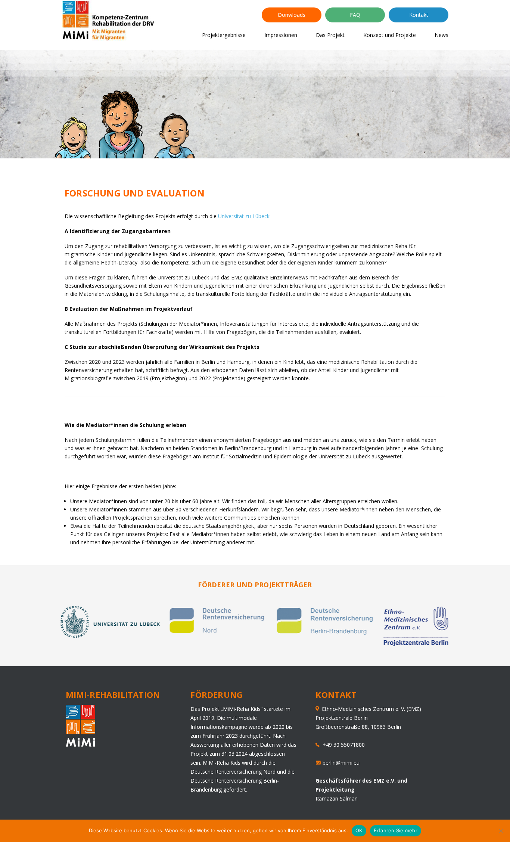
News (441, 34)
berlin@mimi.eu (341, 762)
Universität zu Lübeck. (244, 216)
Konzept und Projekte (389, 34)
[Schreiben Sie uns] (319, 762)
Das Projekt (330, 34)
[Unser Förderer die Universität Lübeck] (110, 635)
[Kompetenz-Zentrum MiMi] (110, 22)
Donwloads (291, 14)
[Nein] (500, 831)
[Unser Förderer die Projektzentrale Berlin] (417, 644)
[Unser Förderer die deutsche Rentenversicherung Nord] (218, 632)
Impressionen (280, 34)
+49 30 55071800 (342, 744)
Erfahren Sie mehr (395, 830)
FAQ (355, 14)
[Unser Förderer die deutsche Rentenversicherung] (326, 632)
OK (359, 830)
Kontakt (418, 14)
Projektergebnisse (224, 34)
